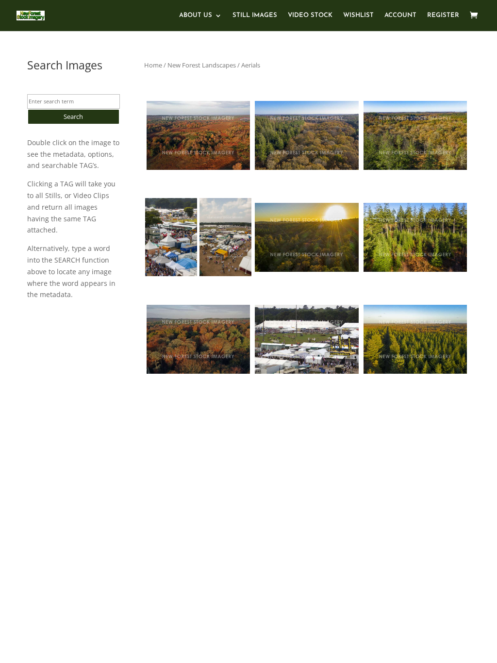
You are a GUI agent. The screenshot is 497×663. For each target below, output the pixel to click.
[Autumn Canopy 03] (415, 135)
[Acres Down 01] (198, 135)
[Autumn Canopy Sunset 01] (306, 237)
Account (400, 15)
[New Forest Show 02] (171, 237)
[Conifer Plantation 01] (415, 237)
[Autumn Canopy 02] (306, 135)
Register (443, 15)
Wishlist (358, 15)
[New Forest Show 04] (225, 237)
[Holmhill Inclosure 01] (198, 339)
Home (153, 65)
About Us (195, 15)
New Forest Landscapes (201, 65)
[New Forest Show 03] (306, 339)
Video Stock (310, 15)
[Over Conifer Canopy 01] (415, 339)
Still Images (254, 15)
